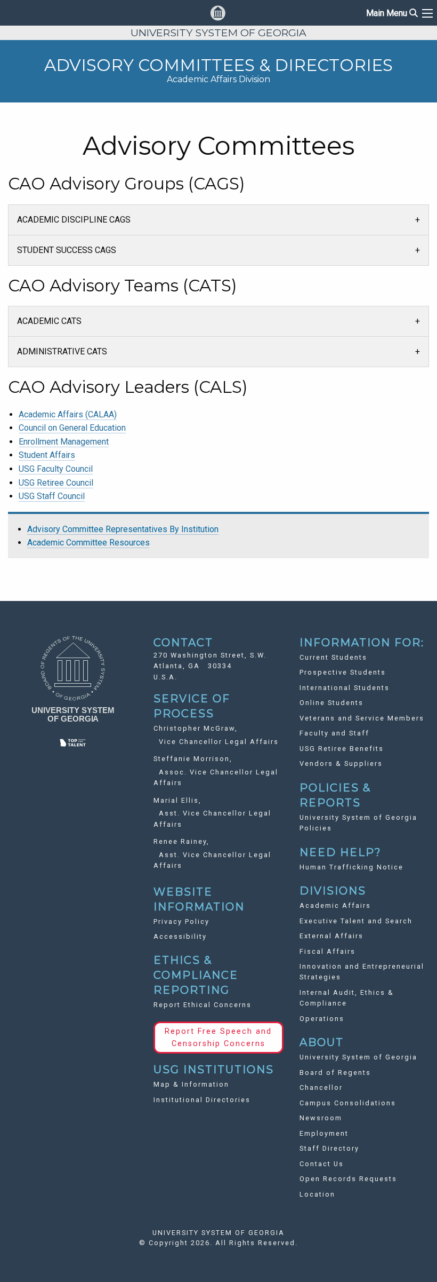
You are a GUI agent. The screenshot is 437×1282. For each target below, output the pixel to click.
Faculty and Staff (334, 733)
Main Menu (392, 13)
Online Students (331, 703)
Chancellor (321, 1087)
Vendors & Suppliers (341, 763)
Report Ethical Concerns (202, 1005)
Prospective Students (343, 672)
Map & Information (191, 1084)
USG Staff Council (52, 496)
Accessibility (180, 936)
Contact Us (322, 1164)
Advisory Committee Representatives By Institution (122, 529)
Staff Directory (329, 1148)
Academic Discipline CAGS (74, 220)
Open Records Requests (348, 1179)
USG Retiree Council (56, 483)
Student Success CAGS (66, 250)
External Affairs (331, 936)
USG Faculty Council (56, 469)
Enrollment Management (64, 442)
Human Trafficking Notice (351, 867)
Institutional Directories (201, 1100)
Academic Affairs (335, 905)
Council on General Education (72, 428)
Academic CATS (49, 321)
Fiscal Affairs (327, 951)
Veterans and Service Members (362, 718)
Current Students (333, 657)
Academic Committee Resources (88, 542)
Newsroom (321, 1118)
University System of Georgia (358, 1057)
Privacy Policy (181, 921)
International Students (345, 688)
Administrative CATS (62, 351)
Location (317, 1194)
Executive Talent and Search (356, 921)
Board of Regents (335, 1073)
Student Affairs (47, 455)
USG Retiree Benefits (342, 749)
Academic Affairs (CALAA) (68, 414)
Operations (322, 1019)
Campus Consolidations (348, 1103)
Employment (324, 1133)
